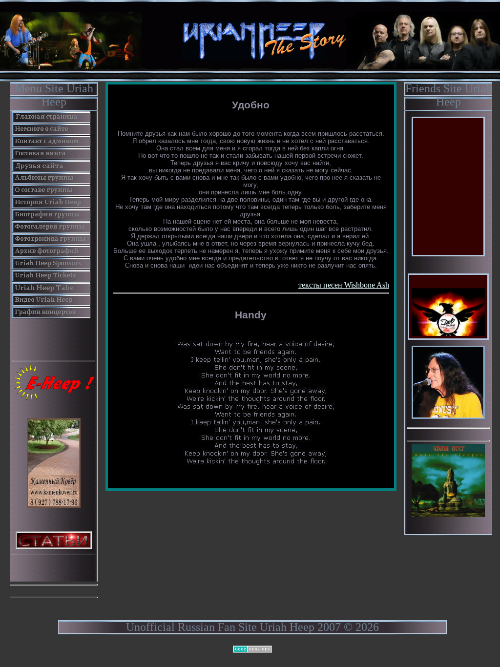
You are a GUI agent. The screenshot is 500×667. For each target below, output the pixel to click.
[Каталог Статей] (54, 539)
